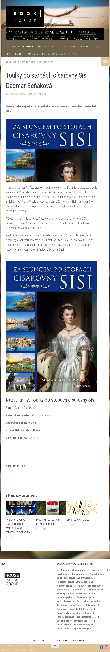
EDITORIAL (21, 32)
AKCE (76, 53)
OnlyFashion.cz (85, 613)
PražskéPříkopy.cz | (67, 613)
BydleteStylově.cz (84, 609)
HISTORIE (28, 46)
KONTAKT (31, 640)
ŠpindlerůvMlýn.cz (83, 628)
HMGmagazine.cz (65, 616)
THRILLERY (92, 39)
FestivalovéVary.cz (83, 624)
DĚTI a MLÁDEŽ (29, 39)
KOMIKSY (77, 39)
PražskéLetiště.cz (84, 620)
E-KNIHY (85, 46)
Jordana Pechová (17, 94)
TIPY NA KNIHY (53, 32)
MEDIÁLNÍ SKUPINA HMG (70, 640)
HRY (8, 53)
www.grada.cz (36, 438)
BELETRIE (70, 32)
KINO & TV (33, 53)
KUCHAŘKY (11, 39)
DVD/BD (98, 46)
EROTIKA (54, 46)
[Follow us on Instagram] (107, 647)
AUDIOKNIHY (70, 46)
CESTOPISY (47, 39)
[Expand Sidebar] (105, 61)
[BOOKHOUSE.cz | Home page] (25, 16)
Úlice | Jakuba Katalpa (78, 519)
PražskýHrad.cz (64, 624)
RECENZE (19, 53)
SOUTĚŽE (36, 32)
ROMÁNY (41, 46)
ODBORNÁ (84, 32)
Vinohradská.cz (64, 628)
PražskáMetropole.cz (87, 616)
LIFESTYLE (62, 39)
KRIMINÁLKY (12, 46)
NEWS (9, 32)
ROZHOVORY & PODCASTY (55, 53)
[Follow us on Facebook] (102, 647)
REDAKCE (47, 640)
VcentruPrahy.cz (65, 620)
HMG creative (36, 650)
